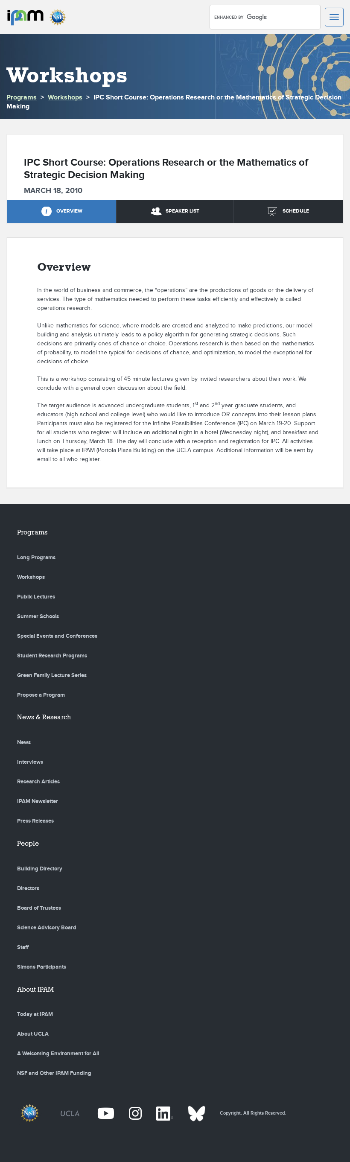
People (28, 843)
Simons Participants (41, 966)
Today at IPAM (35, 1014)
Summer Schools (38, 616)
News (24, 742)
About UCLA (33, 1034)
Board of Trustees (39, 908)
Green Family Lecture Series (52, 675)
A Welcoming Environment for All (58, 1053)
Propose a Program (41, 695)
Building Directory (39, 868)
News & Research (44, 717)
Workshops (65, 97)
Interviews (30, 762)
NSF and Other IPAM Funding (54, 1073)
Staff (23, 947)
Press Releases (35, 820)
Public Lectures (36, 596)
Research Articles (38, 781)
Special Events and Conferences (57, 636)
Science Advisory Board (46, 927)
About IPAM (35, 989)
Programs (21, 97)
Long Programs (36, 557)
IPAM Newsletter (37, 801)
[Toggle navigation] (334, 17)
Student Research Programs (52, 655)
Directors (28, 888)
